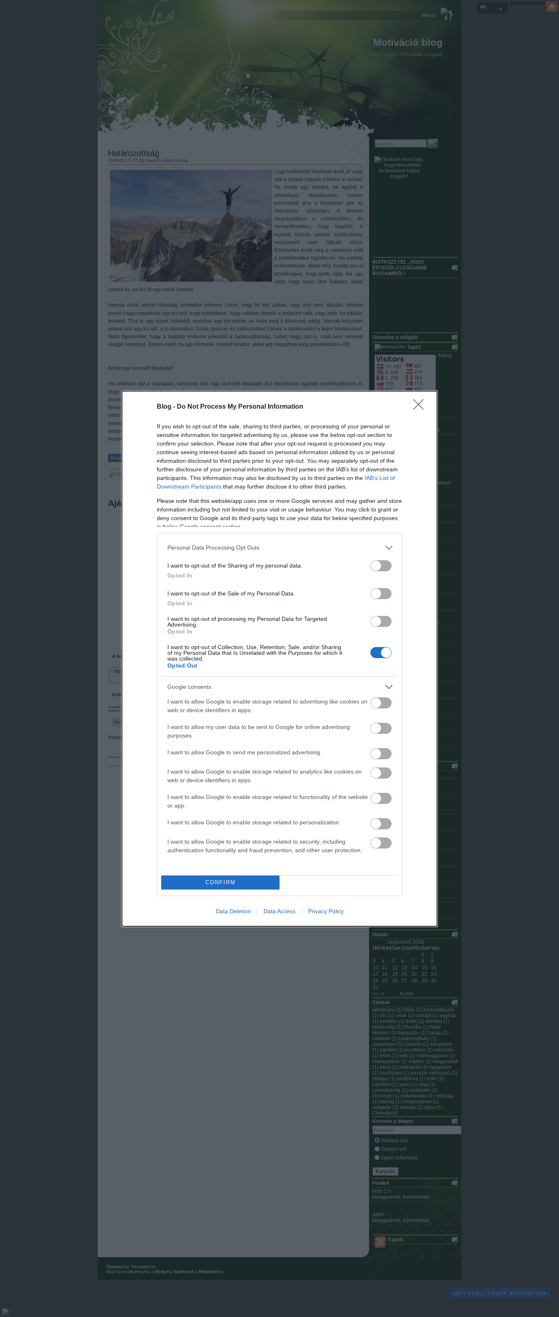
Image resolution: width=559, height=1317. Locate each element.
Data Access (279, 911)
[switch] (381, 565)
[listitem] (279, 547)
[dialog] (279, 658)
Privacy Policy (326, 911)
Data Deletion (233, 911)
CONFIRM (220, 882)
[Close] (421, 407)
